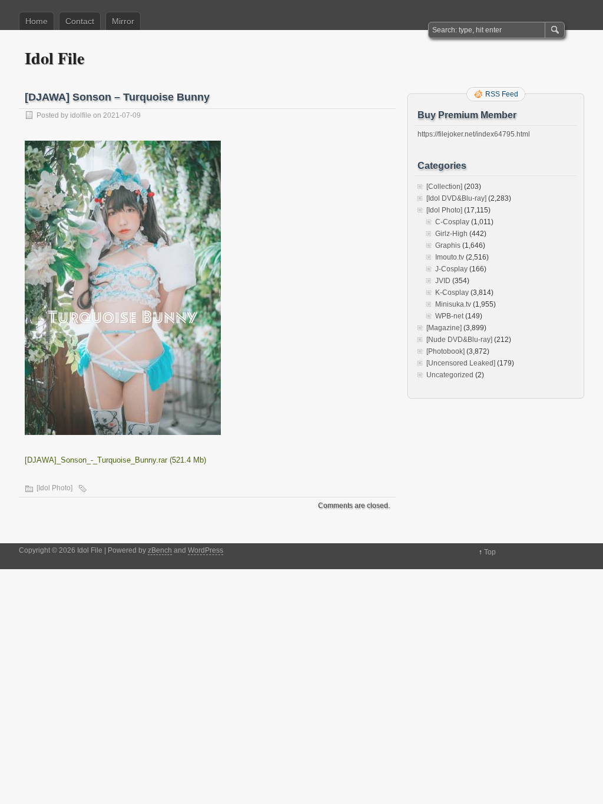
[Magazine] (444, 328)
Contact (79, 21)
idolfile (80, 115)
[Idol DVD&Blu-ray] (456, 198)
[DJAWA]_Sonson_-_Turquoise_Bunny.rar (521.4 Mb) (115, 460)
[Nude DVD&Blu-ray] (459, 339)
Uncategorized (449, 375)
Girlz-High (451, 234)
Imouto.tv (449, 257)
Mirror (123, 21)
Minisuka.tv (453, 304)
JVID (442, 281)
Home (36, 21)
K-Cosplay (452, 292)
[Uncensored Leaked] (460, 363)
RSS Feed (501, 94)
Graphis (447, 245)
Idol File (54, 58)
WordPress (205, 550)
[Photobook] (445, 351)
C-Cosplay (452, 222)
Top (490, 552)
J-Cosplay (451, 269)
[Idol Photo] (54, 488)
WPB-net (449, 316)
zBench (160, 550)
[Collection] (444, 186)
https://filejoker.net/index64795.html (474, 134)
